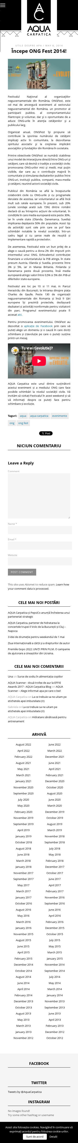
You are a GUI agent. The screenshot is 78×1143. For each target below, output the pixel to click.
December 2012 (54, 1032)
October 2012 (54, 1038)
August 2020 (54, 793)
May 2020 (23, 805)
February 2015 (23, 958)
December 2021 (54, 757)
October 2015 (54, 934)
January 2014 (55, 995)
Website (12, 555)
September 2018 (55, 842)
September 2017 (23, 879)
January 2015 (55, 958)
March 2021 (23, 775)
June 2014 (23, 983)
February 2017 (54, 891)
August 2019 (54, 824)
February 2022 (23, 757)
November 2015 (23, 934)
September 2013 (55, 1007)
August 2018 (23, 848)
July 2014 (54, 977)
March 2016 (23, 922)
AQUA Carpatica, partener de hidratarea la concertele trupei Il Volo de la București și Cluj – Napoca (37, 627)
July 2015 (54, 940)
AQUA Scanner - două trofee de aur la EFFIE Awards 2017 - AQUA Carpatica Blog (34, 685)
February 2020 (23, 812)
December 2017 (54, 867)
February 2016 (54, 922)
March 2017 (23, 891)
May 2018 (55, 854)
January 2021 (23, 781)
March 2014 (54, 989)
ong (12, 423)
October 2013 (23, 1007)
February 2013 (54, 1026)
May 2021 (23, 769)
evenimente (59, 416)
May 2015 (55, 946)
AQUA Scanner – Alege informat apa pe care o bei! (35, 689)
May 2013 (23, 1020)
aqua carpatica (39, 416)
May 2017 (23, 885)
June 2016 (55, 909)
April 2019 (23, 830)
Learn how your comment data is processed (38, 586)
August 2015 (23, 940)
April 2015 (23, 952)
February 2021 (54, 775)
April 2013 (55, 1020)
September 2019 (23, 824)
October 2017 (54, 873)
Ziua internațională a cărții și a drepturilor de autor (39, 643)
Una (10, 676)
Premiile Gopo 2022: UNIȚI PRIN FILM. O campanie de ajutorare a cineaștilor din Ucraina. (39, 651)
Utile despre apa (28, 45)
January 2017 (23, 897)
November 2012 (23, 1038)
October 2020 (54, 787)
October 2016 (23, 903)
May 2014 (55, 983)
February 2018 (54, 861)
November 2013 (54, 1001)
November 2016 (54, 897)
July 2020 (23, 799)
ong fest (23, 423)
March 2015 (54, 952)
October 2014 (23, 971)
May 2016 (23, 916)
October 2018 (23, 842)
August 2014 (23, 977)
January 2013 (23, 1032)
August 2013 (23, 1013)
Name (12, 524)
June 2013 (55, 1013)
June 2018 (23, 854)
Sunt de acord (34, 1136)
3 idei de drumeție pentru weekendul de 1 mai (36, 637)
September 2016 (55, 903)
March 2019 (54, 830)
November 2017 (23, 873)
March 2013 (23, 1026)
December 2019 (54, 812)
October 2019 (54, 818)
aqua (23, 416)
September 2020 (23, 793)
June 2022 (55, 744)
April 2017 (55, 885)
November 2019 (23, 818)
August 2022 (23, 744)
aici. (20, 314)
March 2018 (23, 861)
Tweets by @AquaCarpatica (25, 1092)
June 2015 (23, 946)
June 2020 (55, 799)
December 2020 (54, 781)
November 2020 (23, 787)
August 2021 (23, 763)
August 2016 (23, 909)
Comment (13, 471)
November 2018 (54, 836)
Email (12, 539)
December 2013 (23, 1001)
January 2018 (23, 867)
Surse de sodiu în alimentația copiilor (40, 676)
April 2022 (23, 751)
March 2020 (54, 805)
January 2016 (23, 928)
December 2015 (54, 928)
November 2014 (54, 964)
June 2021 (55, 763)
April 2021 (55, 769)
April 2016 (55, 916)
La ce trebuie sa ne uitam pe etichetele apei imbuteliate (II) (37, 699)
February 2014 (23, 995)
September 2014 (55, 971)
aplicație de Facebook (38, 326)
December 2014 (23, 964)
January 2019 (23, 836)
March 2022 (54, 751)
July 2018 (54, 848)
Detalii (53, 1136)
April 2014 (23, 989)
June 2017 (55, 879)
